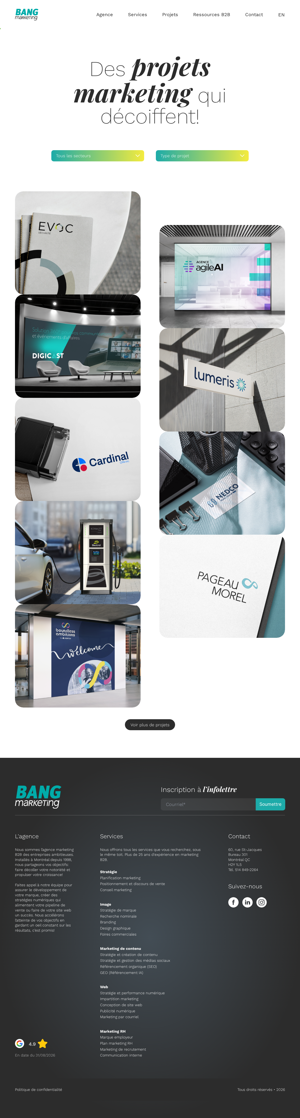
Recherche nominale (118, 916)
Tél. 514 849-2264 (243, 870)
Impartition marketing (119, 999)
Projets (170, 14)
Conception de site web (121, 1005)
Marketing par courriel (119, 1017)
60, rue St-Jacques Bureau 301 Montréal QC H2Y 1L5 (245, 857)
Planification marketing (120, 878)
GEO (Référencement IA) (121, 972)
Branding (108, 922)
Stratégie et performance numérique (132, 993)
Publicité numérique (117, 1011)
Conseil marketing (115, 890)
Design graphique (115, 928)
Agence (104, 14)
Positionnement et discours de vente (132, 884)
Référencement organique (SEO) (128, 966)
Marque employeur (116, 1037)
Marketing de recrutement (123, 1049)
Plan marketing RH (116, 1043)
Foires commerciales (118, 934)
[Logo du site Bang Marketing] (26, 14)
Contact (254, 14)
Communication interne (121, 1055)
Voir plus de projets (150, 724)
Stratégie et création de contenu (129, 954)
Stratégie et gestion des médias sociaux (135, 960)
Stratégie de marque (118, 910)
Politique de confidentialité (38, 1089)
